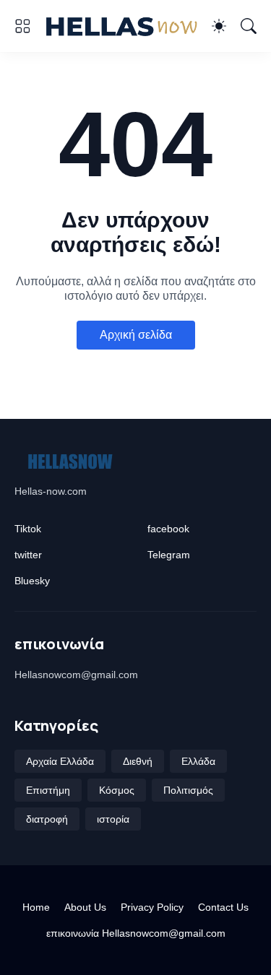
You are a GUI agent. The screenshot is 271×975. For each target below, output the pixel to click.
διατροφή (47, 819)
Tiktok (27, 528)
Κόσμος (116, 790)
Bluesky (32, 580)
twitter (28, 554)
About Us (85, 907)
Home (36, 907)
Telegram (168, 554)
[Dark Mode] (219, 26)
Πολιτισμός (188, 790)
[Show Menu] (22, 26)
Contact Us (223, 907)
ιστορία (113, 819)
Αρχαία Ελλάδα (60, 761)
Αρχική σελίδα (136, 335)
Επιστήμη (48, 790)
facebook (168, 528)
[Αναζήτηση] (248, 26)
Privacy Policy (152, 907)
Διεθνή (137, 761)
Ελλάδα (198, 761)
